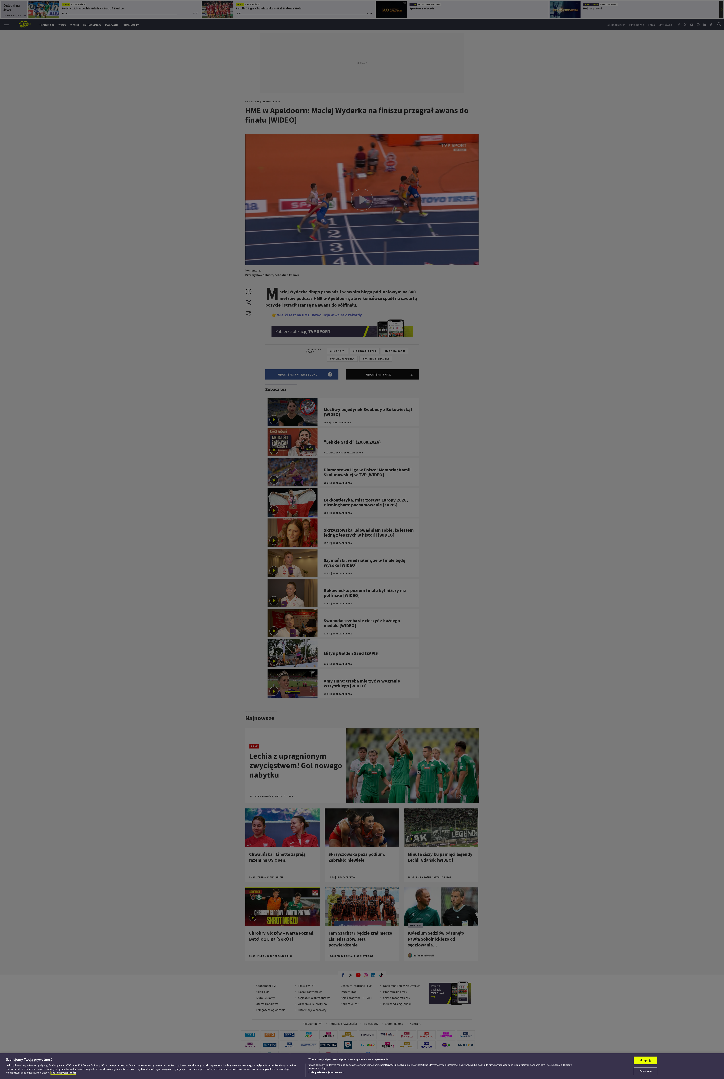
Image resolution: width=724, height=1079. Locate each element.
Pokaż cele (646, 1071)
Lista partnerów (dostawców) (326, 1072)
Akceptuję (645, 1060)
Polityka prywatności (63, 1072)
